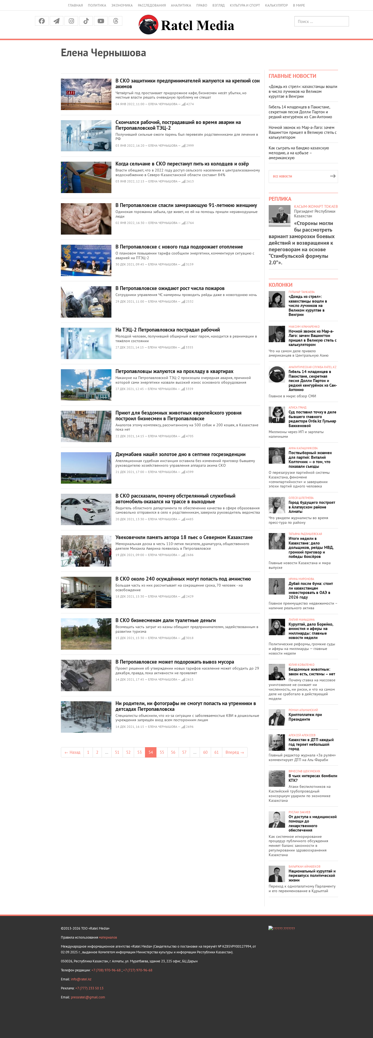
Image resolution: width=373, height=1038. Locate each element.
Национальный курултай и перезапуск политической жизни (312, 875)
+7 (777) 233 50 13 (89, 988)
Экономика (122, 5)
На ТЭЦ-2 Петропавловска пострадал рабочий (168, 329)
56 (173, 752)
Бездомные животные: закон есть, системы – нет (312, 671)
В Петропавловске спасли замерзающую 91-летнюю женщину (186, 205)
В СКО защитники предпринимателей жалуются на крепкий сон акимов (188, 83)
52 (128, 752)
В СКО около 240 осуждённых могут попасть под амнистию (183, 578)
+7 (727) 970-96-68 (137, 970)
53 (139, 752)
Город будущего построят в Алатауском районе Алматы (312, 507)
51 (117, 752)
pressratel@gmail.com (88, 997)
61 (216, 752)
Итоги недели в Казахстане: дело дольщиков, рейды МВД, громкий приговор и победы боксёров (311, 547)
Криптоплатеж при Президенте (305, 717)
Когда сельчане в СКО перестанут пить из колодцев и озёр (182, 163)
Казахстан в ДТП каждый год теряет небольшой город (311, 744)
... (106, 752)
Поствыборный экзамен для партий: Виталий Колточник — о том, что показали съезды (310, 459)
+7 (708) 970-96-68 (106, 970)
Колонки (280, 284)
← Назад (72, 752)
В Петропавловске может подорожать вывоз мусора (175, 661)
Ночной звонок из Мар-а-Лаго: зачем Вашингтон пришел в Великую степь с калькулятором (303, 132)
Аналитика (181, 5)
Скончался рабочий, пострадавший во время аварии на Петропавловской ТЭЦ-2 (178, 125)
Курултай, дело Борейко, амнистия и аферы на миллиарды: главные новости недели (311, 631)
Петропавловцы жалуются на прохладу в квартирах (174, 371)
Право (201, 5)
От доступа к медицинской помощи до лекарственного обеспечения (313, 823)
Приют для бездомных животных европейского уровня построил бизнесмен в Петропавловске (179, 415)
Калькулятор (276, 5)
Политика (97, 5)
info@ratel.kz (81, 979)
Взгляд (218, 5)
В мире (299, 5)
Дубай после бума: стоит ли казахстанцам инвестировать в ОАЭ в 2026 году (311, 590)
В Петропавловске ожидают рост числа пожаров (170, 288)
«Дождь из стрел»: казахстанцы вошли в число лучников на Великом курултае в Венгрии (303, 91)
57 (184, 752)
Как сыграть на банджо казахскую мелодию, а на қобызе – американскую (299, 152)
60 (205, 752)
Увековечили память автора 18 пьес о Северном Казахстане (184, 537)
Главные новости (292, 75)
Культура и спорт (245, 5)
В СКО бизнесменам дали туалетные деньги (166, 620)
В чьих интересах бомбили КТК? (313, 778)
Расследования (152, 5)
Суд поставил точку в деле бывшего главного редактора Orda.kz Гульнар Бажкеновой (312, 418)
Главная (75, 5)
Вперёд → (235, 752)
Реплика (280, 198)
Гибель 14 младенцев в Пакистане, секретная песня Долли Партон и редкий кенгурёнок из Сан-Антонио (300, 111)
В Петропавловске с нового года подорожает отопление (179, 246)
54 (151, 752)
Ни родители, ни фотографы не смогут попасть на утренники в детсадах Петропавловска (186, 706)
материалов (108, 937)
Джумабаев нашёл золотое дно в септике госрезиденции (180, 454)
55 (162, 752)
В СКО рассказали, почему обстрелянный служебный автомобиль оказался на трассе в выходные (175, 498)
